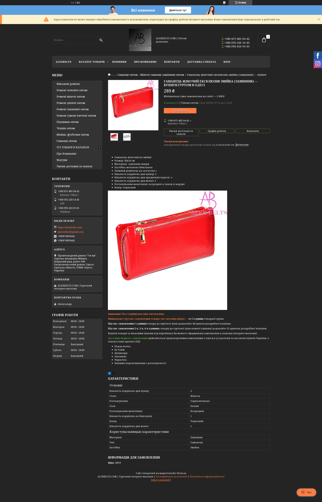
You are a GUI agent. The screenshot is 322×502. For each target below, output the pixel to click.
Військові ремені (68, 84)
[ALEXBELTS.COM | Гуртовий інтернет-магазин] (140, 40)
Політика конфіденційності (207, 476)
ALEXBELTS (63, 61)
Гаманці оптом (128, 74)
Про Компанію (145, 61)
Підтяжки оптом (68, 122)
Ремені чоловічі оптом (72, 90)
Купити (182, 110)
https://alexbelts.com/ (70, 227)
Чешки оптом (66, 128)
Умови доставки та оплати (74, 166)
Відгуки (62, 160)
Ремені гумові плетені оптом (76, 115)
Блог (227, 61)
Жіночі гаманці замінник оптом (162, 74)
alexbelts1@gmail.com (70, 231)
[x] (113, 374)
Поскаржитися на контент (171, 476)
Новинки (119, 61)
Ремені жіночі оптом (71, 96)
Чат (309, 492)
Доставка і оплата (201, 61)
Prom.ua (181, 473)
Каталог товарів (92, 61)
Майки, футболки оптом (73, 134)
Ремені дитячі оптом (71, 103)
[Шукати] (101, 40)
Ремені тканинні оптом (73, 109)
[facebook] (109, 374)
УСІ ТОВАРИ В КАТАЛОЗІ (73, 147)
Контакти (172, 61)
